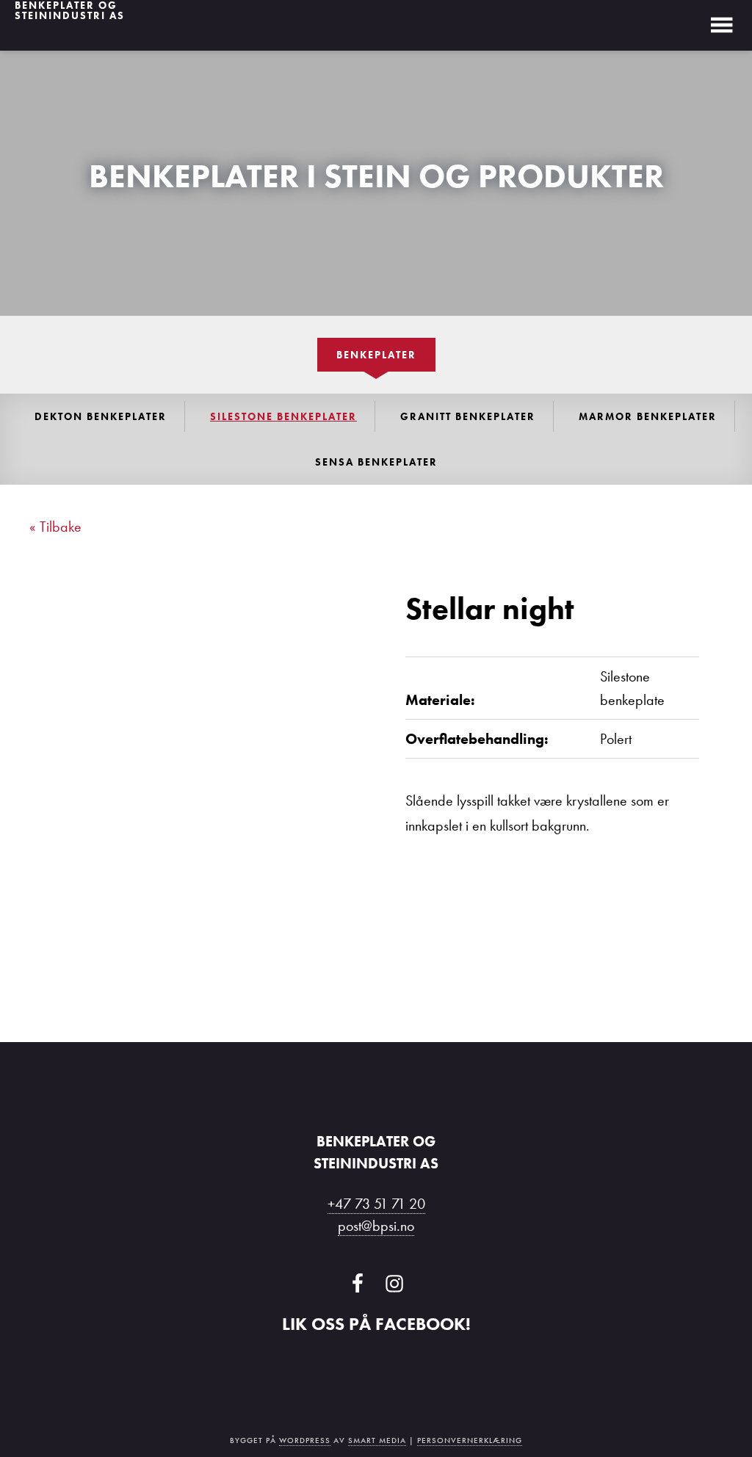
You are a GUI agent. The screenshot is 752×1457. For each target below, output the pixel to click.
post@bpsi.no (376, 1225)
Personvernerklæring (469, 1440)
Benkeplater (376, 354)
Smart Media (377, 1440)
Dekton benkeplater (101, 416)
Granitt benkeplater (467, 416)
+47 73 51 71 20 (376, 1203)
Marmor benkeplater (648, 416)
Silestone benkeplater (283, 416)
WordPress (304, 1440)
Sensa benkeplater (376, 462)
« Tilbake (55, 526)
